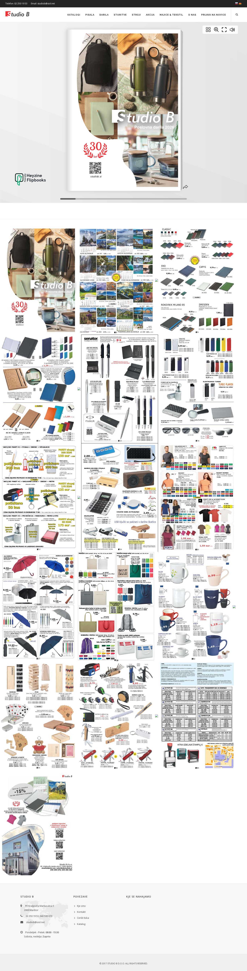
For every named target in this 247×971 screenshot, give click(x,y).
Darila (104, 15)
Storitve (120, 15)
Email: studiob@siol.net (43, 3)
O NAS (192, 15)
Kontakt (81, 911)
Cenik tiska (83, 917)
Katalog (81, 924)
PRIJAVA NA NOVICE (213, 15)
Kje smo (81, 905)
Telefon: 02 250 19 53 (16, 3)
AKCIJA (150, 15)
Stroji (136, 15)
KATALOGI (73, 15)
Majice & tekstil (171, 15)
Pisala (89, 15)
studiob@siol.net (35, 922)
